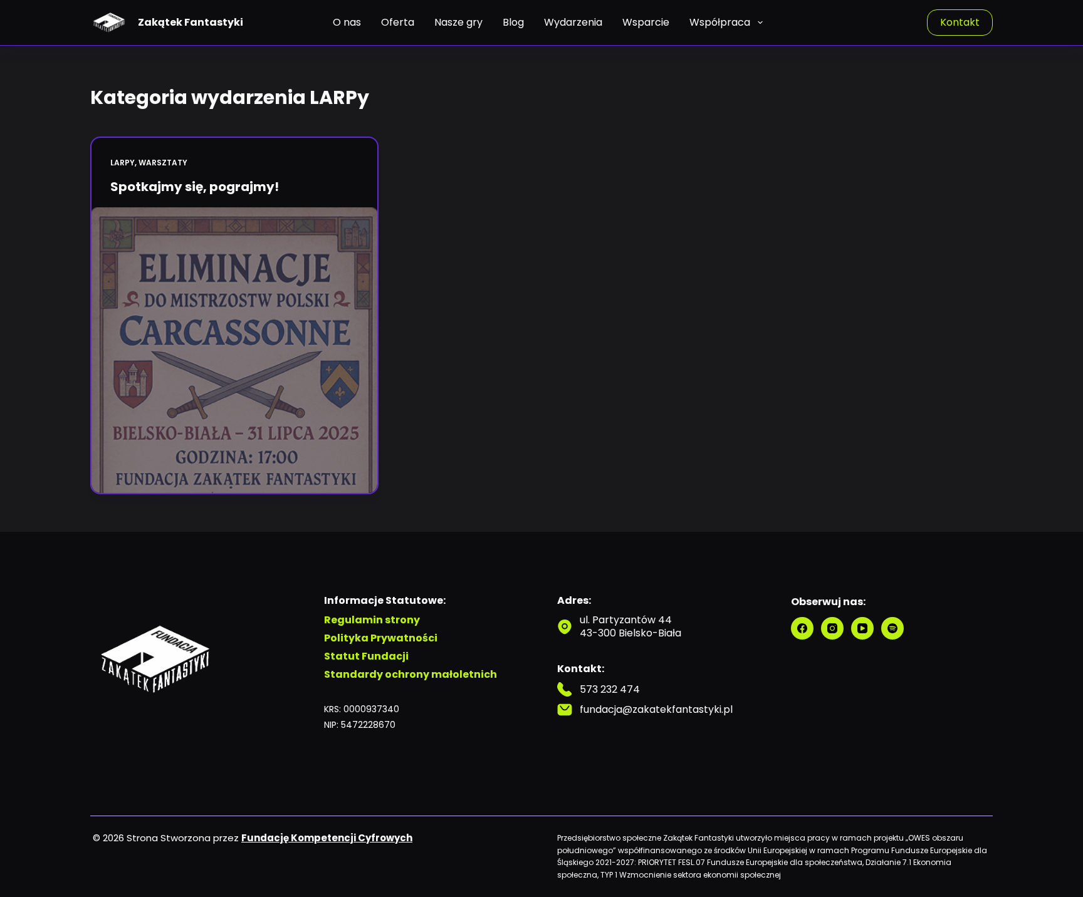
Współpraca (719, 22)
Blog (513, 22)
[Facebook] (802, 628)
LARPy (122, 162)
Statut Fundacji (366, 656)
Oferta (397, 22)
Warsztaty (163, 162)
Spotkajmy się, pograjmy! (194, 186)
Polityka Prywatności (380, 638)
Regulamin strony (372, 620)
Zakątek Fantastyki (190, 22)
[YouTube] (862, 628)
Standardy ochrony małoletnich (410, 675)
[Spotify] (892, 628)
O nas (347, 22)
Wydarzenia (573, 22)
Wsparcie (645, 22)
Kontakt (960, 22)
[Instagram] (832, 628)
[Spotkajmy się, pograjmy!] (234, 350)
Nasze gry (458, 22)
